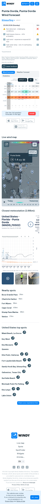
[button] (33, 224)
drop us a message (29, 482)
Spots (20, 447)
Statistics (6, 76)
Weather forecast (23, 72)
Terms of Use (21, 501)
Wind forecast (8, 72)
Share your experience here (28, 403)
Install (32, 113)
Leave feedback (11, 66)
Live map (20, 443)
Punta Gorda (15, 155)
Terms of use (25, 484)
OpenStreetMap (28, 197)
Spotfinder (20, 450)
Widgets (20, 454)
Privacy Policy (16, 484)
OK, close (35, 497)
